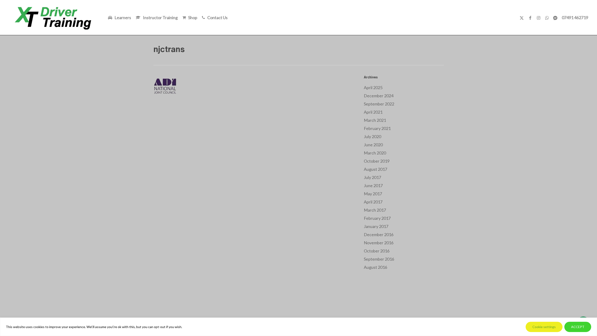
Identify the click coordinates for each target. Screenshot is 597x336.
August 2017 (375, 169)
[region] (298, 327)
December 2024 (378, 95)
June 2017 (373, 185)
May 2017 (373, 193)
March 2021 (375, 120)
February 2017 (377, 218)
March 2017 (375, 210)
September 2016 (379, 259)
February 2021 (377, 128)
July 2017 (372, 177)
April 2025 (373, 87)
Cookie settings (544, 327)
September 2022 (379, 103)
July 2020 (372, 136)
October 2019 (376, 161)
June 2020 (373, 144)
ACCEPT (577, 327)
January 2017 (376, 226)
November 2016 (378, 242)
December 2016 (378, 234)
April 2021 (373, 112)
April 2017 (373, 201)
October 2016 (376, 250)
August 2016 (375, 267)
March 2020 (375, 152)
